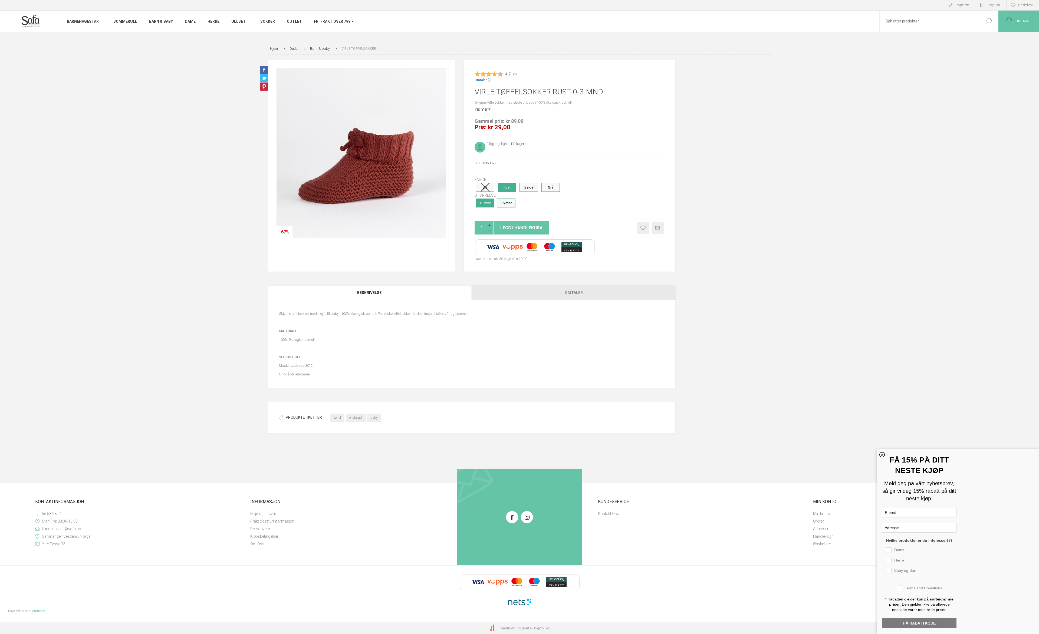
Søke (988, 21)
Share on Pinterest (264, 86)
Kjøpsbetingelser (264, 536)
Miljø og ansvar (263, 513)
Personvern (260, 529)
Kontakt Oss (608, 513)
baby (374, 418)
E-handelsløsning (509, 628)
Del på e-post (658, 228)
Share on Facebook (264, 70)
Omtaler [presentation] (574, 292)
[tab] (370, 292)
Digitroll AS (542, 628)
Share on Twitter (264, 78)
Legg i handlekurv (521, 227)
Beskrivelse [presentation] (369, 292)
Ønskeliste (643, 228)
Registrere (962, 5)
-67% (285, 232)
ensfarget (355, 418)
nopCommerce (35, 611)
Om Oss (257, 544)
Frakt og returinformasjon (272, 521)
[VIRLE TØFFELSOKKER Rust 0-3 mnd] (361, 153)
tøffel (337, 418)
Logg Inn (994, 5)
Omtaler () (483, 80)
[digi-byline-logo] (493, 628)
